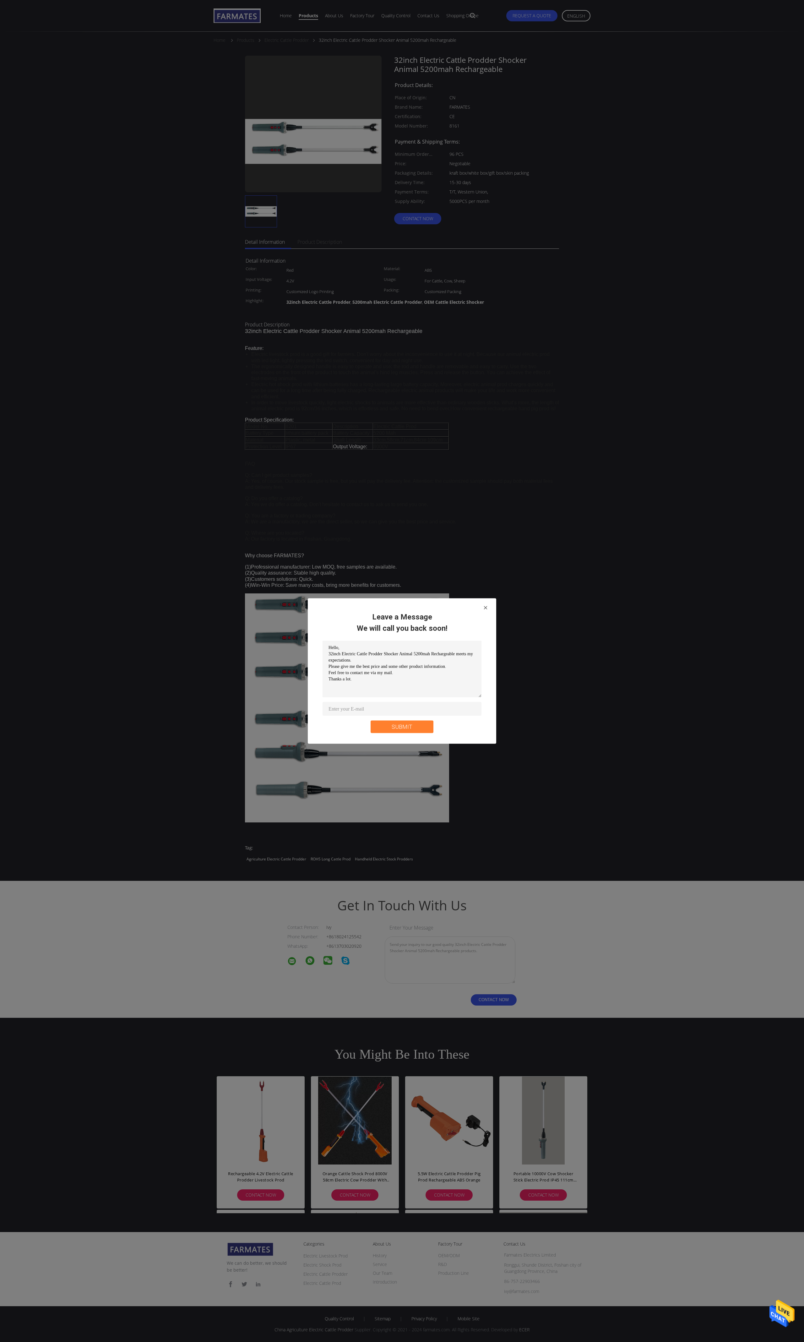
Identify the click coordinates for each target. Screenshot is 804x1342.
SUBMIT (402, 726)
